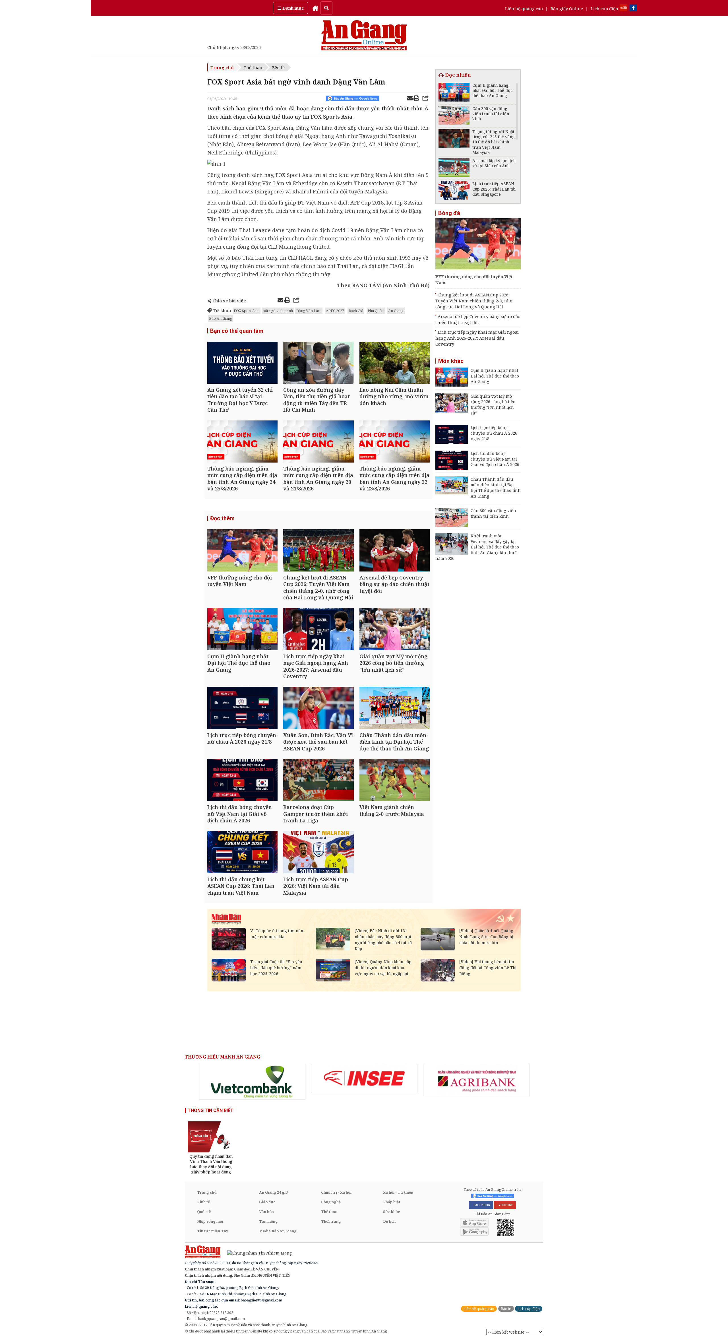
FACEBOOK (481, 1205)
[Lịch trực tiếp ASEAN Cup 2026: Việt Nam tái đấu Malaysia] (318, 852)
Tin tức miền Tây (212, 1230)
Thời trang (331, 1221)
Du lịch (389, 1221)
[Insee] (364, 1078)
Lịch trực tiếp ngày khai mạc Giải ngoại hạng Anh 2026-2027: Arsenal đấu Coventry (477, 338)
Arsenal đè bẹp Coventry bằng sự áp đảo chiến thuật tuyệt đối (477, 319)
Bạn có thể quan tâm (236, 330)
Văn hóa (266, 1211)
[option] (252, 1082)
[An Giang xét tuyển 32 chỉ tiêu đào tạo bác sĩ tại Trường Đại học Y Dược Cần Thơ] (242, 363)
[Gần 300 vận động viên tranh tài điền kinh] (454, 116)
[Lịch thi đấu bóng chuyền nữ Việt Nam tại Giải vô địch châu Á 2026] (242, 780)
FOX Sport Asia (246, 310)
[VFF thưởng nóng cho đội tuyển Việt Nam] (242, 551)
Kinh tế (203, 1201)
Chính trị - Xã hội (336, 1192)
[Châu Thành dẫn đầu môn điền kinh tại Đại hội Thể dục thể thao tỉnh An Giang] (394, 708)
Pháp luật (391, 1201)
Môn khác (451, 361)
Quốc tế (204, 1211)
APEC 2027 (335, 310)
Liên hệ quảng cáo (524, 8)
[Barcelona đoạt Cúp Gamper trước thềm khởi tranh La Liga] (318, 780)
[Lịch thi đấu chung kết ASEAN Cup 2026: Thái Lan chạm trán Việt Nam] (242, 852)
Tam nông (268, 1221)
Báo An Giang (220, 318)
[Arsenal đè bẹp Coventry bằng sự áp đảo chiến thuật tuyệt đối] (394, 551)
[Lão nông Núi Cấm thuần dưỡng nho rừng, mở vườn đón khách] (394, 363)
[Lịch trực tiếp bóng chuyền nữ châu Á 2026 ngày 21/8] (242, 708)
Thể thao (253, 67)
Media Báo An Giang (278, 1230)
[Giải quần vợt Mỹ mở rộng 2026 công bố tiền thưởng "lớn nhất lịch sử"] (394, 629)
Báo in (506, 1308)
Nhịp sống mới (210, 1221)
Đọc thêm (222, 518)
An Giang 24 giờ (273, 1192)
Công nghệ (331, 1201)
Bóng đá (449, 213)
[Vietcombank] (252, 1082)
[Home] (315, 8)
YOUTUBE (505, 1205)
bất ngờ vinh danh (278, 310)
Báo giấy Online (567, 8)
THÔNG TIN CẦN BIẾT (210, 1110)
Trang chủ (222, 67)
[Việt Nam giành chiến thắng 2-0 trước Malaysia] (394, 780)
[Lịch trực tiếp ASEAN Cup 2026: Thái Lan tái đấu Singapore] (454, 191)
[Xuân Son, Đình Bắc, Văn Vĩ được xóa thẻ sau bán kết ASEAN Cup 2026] (318, 708)
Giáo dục (267, 1201)
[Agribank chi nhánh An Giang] (476, 1080)
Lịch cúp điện (604, 8)
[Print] (416, 99)
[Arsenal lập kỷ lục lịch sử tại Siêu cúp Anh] (454, 168)
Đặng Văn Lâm (308, 310)
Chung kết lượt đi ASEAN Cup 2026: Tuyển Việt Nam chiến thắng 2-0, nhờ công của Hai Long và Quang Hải (473, 301)
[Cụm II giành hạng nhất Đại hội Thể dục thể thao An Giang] (242, 629)
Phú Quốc (376, 310)
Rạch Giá (356, 310)
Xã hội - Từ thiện (398, 1192)
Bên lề (278, 67)
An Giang (396, 310)
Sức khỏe (391, 1211)
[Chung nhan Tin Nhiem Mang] (257, 1252)
